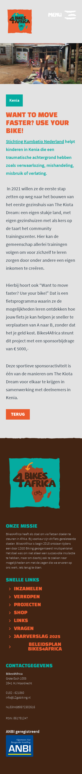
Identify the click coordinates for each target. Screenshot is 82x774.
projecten (27, 605)
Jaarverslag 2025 (37, 636)
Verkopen (27, 597)
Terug (18, 414)
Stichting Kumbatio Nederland (35, 141)
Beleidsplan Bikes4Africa (45, 646)
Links (21, 620)
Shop (20, 613)
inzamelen (28, 589)
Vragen (24, 628)
